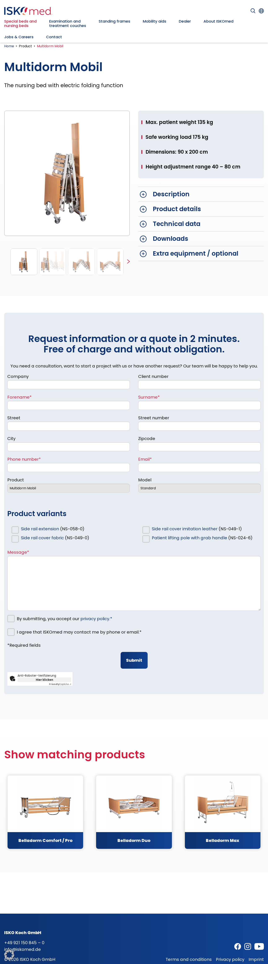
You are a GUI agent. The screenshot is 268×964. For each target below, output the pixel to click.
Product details (177, 208)
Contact (54, 37)
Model (144, 480)
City (11, 438)
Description (171, 194)
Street (13, 418)
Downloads (170, 238)
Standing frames (114, 21)
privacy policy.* (96, 619)
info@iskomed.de (22, 949)
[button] (128, 261)
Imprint (256, 959)
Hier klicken (44, 680)
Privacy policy (230, 959)
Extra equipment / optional (195, 253)
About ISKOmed (218, 21)
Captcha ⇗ (60, 684)
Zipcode (146, 438)
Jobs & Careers (19, 37)
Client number (153, 376)
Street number (153, 418)
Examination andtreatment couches (67, 23)
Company (18, 376)
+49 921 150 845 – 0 (24, 943)
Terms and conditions (189, 959)
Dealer (185, 21)
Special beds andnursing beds (20, 23)
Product (15, 480)
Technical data (176, 223)
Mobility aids (154, 21)
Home (9, 46)
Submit (134, 660)
